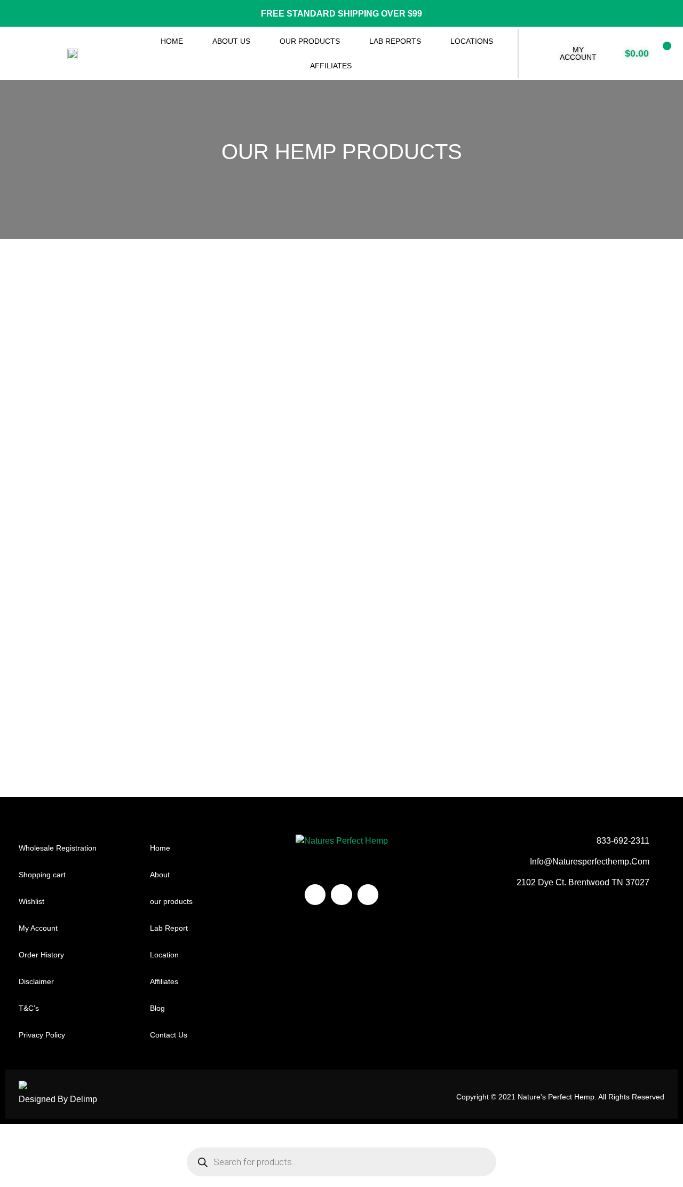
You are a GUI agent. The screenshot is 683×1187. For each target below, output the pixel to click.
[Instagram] (341, 894)
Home (172, 41)
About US (231, 41)
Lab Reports (395, 41)
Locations (471, 41)
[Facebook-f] (315, 894)
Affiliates (331, 65)
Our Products (310, 41)
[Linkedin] (368, 894)
